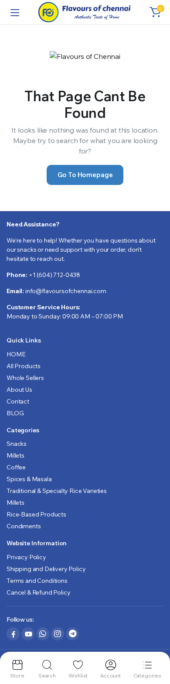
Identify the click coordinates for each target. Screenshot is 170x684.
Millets (15, 455)
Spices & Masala (29, 479)
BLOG (15, 413)
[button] (155, 12)
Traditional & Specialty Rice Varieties (57, 491)
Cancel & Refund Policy (38, 592)
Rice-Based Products (36, 514)
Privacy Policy (26, 557)
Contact (18, 401)
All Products (24, 366)
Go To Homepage (85, 175)
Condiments (24, 526)
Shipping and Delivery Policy (46, 569)
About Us (19, 389)
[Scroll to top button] (156, 644)
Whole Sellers (25, 378)
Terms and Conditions (37, 581)
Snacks (17, 444)
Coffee (16, 467)
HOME (16, 354)
